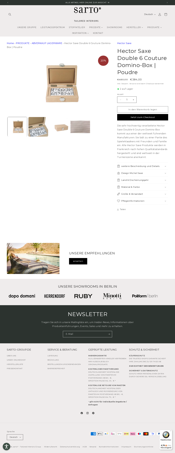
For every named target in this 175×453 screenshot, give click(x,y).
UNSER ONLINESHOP (16, 360)
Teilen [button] (123, 209)
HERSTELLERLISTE (15, 364)
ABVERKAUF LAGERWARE (47, 43)
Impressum (126, 447)
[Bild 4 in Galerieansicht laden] (80, 127)
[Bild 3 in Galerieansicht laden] (59, 127)
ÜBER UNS (11, 356)
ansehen (78, 261)
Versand (132, 84)
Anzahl (120, 94)
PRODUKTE (23, 43)
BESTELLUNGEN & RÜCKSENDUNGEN (64, 364)
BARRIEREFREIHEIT (56, 368)
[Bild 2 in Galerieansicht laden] (38, 127)
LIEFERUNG (53, 356)
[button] (10, 14)
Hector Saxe (124, 43)
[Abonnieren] (109, 334)
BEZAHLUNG (53, 360)
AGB (85, 447)
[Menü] (170, 431)
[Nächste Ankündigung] (167, 2)
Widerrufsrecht (50, 447)
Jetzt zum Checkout (143, 117)
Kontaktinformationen (109, 447)
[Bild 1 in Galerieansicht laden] (17, 127)
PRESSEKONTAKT (15, 368)
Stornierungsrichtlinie (143, 447)
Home (10, 43)
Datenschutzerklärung (70, 447)
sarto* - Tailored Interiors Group (27, 447)
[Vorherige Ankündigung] (8, 2)
